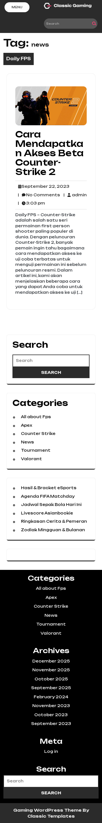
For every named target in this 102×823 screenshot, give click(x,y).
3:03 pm (31, 203)
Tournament (35, 450)
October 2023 (51, 714)
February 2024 (51, 697)
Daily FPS (18, 58)
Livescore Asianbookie (47, 513)
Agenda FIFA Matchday (48, 496)
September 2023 (51, 723)
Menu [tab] (17, 7)
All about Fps (36, 416)
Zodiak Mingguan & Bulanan (53, 530)
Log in (51, 751)
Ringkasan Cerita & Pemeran (54, 521)
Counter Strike (38, 433)
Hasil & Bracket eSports (48, 488)
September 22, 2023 (44, 186)
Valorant (31, 459)
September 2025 (51, 688)
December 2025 (51, 661)
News (27, 442)
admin (74, 194)
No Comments (39, 195)
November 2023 (51, 705)
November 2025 (51, 670)
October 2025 (51, 679)
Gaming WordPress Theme (48, 810)
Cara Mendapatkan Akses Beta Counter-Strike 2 (49, 153)
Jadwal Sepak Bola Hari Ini (51, 504)
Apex (26, 425)
